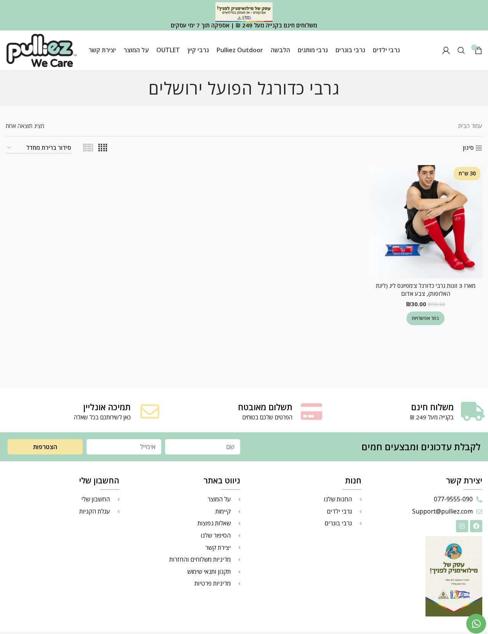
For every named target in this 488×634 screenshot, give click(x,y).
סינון (468, 147)
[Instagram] (462, 526)
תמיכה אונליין (107, 407)
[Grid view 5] (88, 148)
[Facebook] (476, 526)
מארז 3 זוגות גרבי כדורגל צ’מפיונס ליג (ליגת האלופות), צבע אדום (425, 289)
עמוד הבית (470, 126)
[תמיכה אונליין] (149, 411)
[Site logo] (41, 49)
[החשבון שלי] (446, 50)
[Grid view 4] (102, 148)
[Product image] (426, 222)
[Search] (461, 50)
